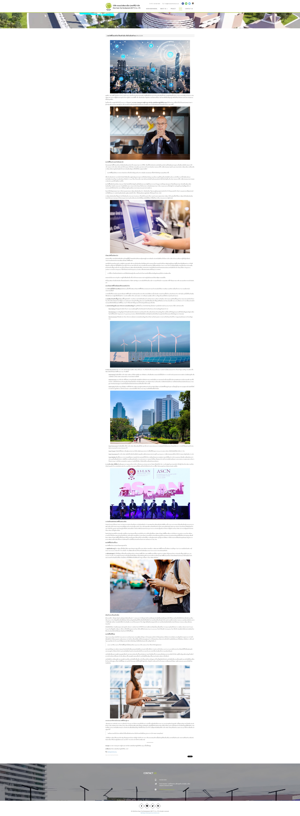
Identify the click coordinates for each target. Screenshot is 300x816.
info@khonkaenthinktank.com (172, 3)
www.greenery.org (112, 751)
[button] (164, 8)
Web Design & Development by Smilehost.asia (150, 813)
